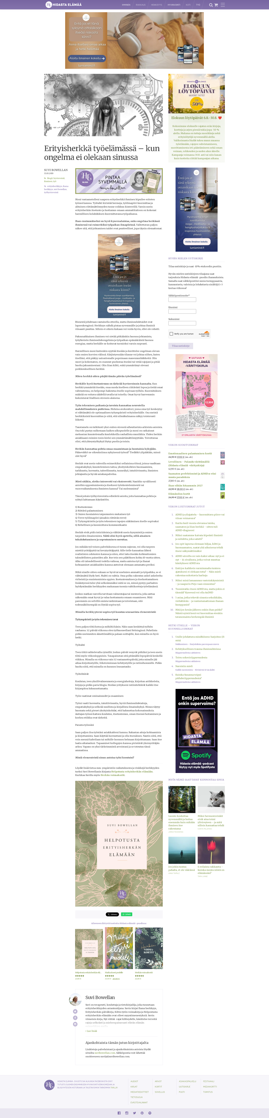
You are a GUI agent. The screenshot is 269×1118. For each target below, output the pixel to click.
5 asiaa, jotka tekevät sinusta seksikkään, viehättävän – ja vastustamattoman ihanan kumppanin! (199, 601)
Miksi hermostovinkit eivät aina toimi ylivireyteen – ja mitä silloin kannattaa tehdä (211, 821)
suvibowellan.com (105, 1052)
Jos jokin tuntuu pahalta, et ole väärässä (181, 868)
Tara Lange (203, 876)
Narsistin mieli (184, 666)
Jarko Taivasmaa (175, 832)
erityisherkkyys (54, 186)
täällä (114, 1087)
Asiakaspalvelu (187, 1081)
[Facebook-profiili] (75, 1018)
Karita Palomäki (205, 828)
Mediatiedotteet (140, 1091)
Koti (188, 4)
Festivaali (208, 1081)
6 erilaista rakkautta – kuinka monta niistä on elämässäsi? (211, 869)
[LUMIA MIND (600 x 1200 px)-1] (119, 276)
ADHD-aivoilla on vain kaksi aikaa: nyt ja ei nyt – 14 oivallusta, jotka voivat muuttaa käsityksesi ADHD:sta (199, 560)
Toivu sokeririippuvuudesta (191, 657)
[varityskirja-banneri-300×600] (197, 395)
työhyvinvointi (51, 192)
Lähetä (128, 914)
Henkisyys (156, 4)
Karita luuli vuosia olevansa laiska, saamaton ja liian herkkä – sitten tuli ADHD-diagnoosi (196, 527)
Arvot (158, 1081)
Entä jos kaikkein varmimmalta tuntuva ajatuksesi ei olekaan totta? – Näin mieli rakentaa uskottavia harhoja (198, 572)
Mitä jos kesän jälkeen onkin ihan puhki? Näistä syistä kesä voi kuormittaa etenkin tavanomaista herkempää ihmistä (198, 613)
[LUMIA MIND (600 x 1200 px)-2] (197, 209)
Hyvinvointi (174, 4)
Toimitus (208, 1091)
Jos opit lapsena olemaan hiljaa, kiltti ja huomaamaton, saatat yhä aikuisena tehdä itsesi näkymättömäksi (199, 547)
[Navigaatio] (223, 5)
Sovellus (160, 1091)
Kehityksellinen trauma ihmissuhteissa (198, 649)
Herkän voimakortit (113, 775)
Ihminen (126, 4)
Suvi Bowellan (56, 170)
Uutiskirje (184, 1086)
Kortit (158, 1086)
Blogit (50, 178)
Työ (198, 4)
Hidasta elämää (80, 4)
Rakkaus (141, 4)
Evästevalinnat (139, 1102)
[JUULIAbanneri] (197, 730)
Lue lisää (91, 1031)
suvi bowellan (60, 189)
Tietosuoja (137, 1097)
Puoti (182, 1091)
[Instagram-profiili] (75, 1024)
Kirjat (134, 1086)
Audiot (134, 1081)
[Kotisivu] (75, 1011)
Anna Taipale (174, 873)
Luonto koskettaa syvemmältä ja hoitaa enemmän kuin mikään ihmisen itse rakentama (181, 822)
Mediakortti (210, 1086)
